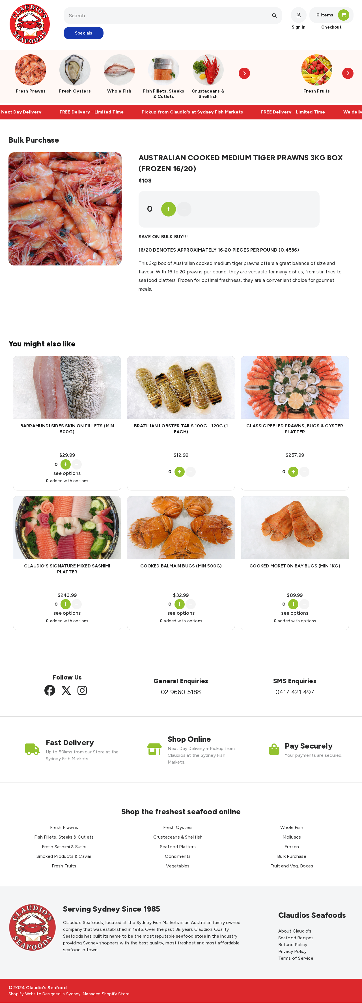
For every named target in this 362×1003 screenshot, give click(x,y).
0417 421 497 (294, 692)
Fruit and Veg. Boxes (291, 866)
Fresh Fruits (316, 91)
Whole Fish (119, 91)
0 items (324, 15)
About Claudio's (295, 931)
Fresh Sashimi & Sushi (64, 846)
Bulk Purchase (291, 856)
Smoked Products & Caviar (64, 856)
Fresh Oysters (75, 91)
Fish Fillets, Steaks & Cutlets (163, 93)
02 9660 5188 (181, 692)
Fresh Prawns (31, 91)
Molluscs (292, 837)
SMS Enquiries (294, 681)
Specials (83, 33)
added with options (67, 480)
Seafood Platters (178, 846)
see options (67, 473)
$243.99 (67, 595)
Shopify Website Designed (34, 993)
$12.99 (181, 455)
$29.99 (67, 455)
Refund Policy (292, 944)
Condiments (178, 856)
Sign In (298, 27)
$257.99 (295, 455)
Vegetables (177, 866)
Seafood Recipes (296, 937)
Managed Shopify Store (106, 993)
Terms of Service (295, 958)
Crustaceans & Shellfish (208, 93)
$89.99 (295, 595)
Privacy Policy (292, 951)
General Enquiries (181, 681)
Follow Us (67, 677)
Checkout (331, 27)
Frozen (292, 846)
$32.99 (181, 595)
